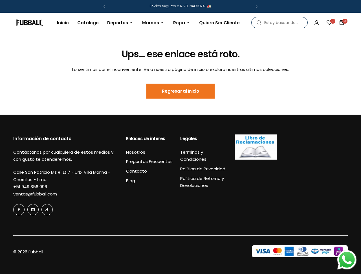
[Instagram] (33, 209)
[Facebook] (19, 209)
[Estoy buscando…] (259, 22)
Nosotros (135, 152)
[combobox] (279, 22)
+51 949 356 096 (30, 187)
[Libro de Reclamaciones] (256, 158)
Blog (130, 181)
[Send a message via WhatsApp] (347, 260)
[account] (317, 22)
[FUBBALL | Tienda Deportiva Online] (29, 22)
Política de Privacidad (202, 169)
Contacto (136, 171)
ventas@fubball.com (35, 194)
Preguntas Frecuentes (149, 161)
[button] (104, 6)
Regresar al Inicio (180, 91)
